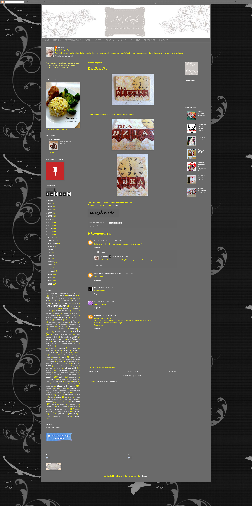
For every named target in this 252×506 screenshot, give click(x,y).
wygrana (49, 406)
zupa (69, 416)
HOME (46, 40)
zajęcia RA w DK (64, 412)
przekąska (64, 372)
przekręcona (74, 372)
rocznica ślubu (57, 381)
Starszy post (172, 371)
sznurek (56, 392)
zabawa (49, 411)
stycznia (51, 271)
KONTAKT (163, 40)
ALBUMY (122, 40)
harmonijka (61, 326)
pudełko (49, 377)
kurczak (51, 352)
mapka (63, 357)
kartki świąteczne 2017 (69, 337)
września (51, 246)
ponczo (48, 372)
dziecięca (58, 320)
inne (62, 329)
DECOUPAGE (149, 40)
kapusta (48, 332)
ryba (47, 383)
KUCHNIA (57, 40)
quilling (61, 377)
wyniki (58, 406)
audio (75, 298)
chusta (74, 311)
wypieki (65, 406)
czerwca (51, 256)
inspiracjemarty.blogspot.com (105, 274)
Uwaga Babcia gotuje (71, 399)
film (59, 322)
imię (79, 326)
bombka (55, 303)
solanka (56, 388)
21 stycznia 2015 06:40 (110, 315)
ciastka (48, 313)
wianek (66, 402)
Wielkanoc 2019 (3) (201, 138)
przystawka (73, 374)
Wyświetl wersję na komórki (132, 376)
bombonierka (66, 303)
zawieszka (73, 414)
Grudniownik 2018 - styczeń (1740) (202, 127)
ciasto (57, 313)
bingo (74, 300)
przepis (48, 375)
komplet (51, 348)
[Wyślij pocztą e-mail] (110, 223)
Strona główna (133, 371)
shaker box (50, 386)
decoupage (65, 315)
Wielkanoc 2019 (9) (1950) (201, 177)
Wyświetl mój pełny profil (64, 56)
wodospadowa (73, 404)
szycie (76, 392)
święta (51, 397)
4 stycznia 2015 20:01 (108, 301)
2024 (50, 207)
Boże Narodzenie (56, 306)
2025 (50, 204)
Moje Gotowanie (55, 139)
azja (47, 300)
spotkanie (73, 388)
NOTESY (98, 40)
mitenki (50, 359)
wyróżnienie (74, 406)
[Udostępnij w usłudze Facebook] (118, 223)
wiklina (54, 404)
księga (66, 350)
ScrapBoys (74, 383)
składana (48, 388)
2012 (50, 281)
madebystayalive (66, 355)
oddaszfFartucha (72, 361)
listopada (51, 240)
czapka (74, 313)
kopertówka (49, 350)
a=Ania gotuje (53, 296)
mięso (72, 357)
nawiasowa (76, 359)
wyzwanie (60, 409)
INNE (138, 40)
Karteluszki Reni (100, 241)
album (62, 296)
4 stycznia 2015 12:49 (115, 241)
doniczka (74, 317)
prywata (56, 372)
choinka (48, 311)
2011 (50, 284)
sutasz (55, 390)
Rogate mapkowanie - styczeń (202, 190)
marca (50, 265)
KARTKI (87, 40)
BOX (76, 303)
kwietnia (51, 262)
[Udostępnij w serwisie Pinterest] (120, 223)
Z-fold (76, 409)
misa (78, 357)
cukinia (66, 313)
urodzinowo (53, 399)
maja (50, 259)
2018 (50, 225)
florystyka (65, 322)
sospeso (64, 388)
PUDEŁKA (110, 40)
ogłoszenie (49, 363)
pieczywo (49, 368)
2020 (50, 219)
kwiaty (68, 352)
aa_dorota (61, 47)
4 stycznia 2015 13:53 (120, 257)
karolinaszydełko (61, 332)
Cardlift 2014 (67, 308)
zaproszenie (61, 414)
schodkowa (63, 383)
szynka (59, 395)
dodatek (48, 317)
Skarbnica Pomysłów (66, 386)
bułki (75, 306)
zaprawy (51, 414)
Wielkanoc (76, 402)
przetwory (60, 374)
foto (56, 324)
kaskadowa (49, 346)
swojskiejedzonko (74, 390)
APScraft (49, 298)
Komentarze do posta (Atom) (107, 381)
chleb (76, 308)
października (52, 243)
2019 (50, 222)
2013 (50, 278)
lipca (50, 253)
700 (75, 293)
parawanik (59, 366)
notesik (51, 361)
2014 (50, 275)
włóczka (62, 404)
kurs (59, 352)
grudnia (51, 237)
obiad (61, 361)
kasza (58, 346)
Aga (95, 287)
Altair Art (71, 296)
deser (75, 315)
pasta (68, 366)
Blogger (144, 476)
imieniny (70, 326)
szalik (49, 392)
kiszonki (71, 346)
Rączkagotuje (73, 377)
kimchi (64, 346)
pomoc (75, 370)
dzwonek (52, 322)
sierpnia (51, 249)
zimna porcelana (59, 416)
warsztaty (49, 402)
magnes (55, 357)
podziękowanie (62, 370)
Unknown (97, 315)
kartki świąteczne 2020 (63, 341)
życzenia (77, 416)
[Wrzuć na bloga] (113, 223)
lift (73, 353)
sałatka (54, 383)
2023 (50, 210)
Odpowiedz (98, 247)
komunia (62, 348)
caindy (48, 308)
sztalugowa (66, 393)
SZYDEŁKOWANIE (73, 40)
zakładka (77, 412)
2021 (50, 216)
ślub (78, 395)
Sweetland (62, 390)
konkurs (73, 348)
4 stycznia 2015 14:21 (125, 274)
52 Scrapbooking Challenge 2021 (58, 293)
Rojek (68, 381)
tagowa (58, 397)
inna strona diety (53, 329)
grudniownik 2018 (74, 324)
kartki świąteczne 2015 (63, 335)
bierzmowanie (65, 300)
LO (131, 40)
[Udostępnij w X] (115, 223)
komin (78, 346)
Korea (59, 350)
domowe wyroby (60, 317)
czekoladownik (51, 315)
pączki (75, 366)
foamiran (74, 322)
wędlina (58, 402)
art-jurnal (61, 298)
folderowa (49, 324)
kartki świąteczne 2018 (54, 339)
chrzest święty (61, 311)
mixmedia (58, 359)
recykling (49, 379)
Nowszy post (93, 371)
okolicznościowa (62, 364)
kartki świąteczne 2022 (69, 343)
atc (69, 298)
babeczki (55, 300)
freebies (63, 324)
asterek (97, 301)
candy (54, 308)
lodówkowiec (53, 355)
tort (71, 397)
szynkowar (69, 395)
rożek (75, 381)
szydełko (49, 395)
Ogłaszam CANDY (201, 151)
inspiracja (73, 329)
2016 (50, 231)
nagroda (67, 359)
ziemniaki (48, 416)
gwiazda (51, 326)
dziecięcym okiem (74, 320)
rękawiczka (63, 379)
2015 (50, 234)
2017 (50, 228)
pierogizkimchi (70, 368)
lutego (50, 268)
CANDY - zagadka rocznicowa (202, 114)
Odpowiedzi (101, 252)
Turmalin (77, 397)
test (66, 397)
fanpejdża (115, 205)
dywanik (48, 320)
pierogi (59, 368)
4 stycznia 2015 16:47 (106, 287)
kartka (97, 226)
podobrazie (49, 370)
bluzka (48, 303)
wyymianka (49, 409)
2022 (50, 213)
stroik (47, 390)
